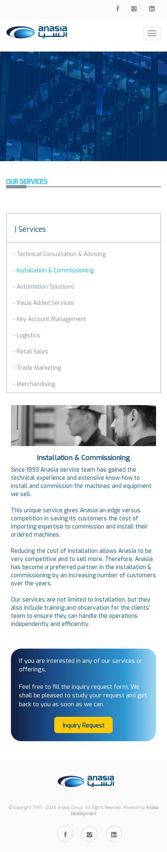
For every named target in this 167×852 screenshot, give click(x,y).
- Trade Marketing (37, 368)
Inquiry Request (84, 725)
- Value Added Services (43, 303)
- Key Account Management (49, 319)
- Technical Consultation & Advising (59, 254)
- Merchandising (34, 384)
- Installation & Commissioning (53, 270)
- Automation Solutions (43, 287)
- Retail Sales (30, 352)
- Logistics (26, 335)
